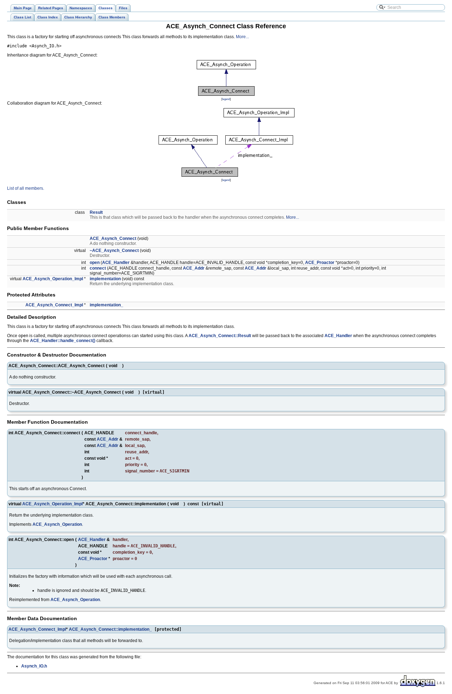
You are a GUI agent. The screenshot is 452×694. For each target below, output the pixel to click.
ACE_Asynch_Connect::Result (220, 335)
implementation (105, 278)
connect (98, 268)
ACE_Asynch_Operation (57, 524)
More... (242, 36)
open (95, 262)
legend (226, 99)
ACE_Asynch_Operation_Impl (53, 278)
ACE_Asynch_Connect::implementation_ (110, 629)
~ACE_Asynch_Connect (114, 250)
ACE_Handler (116, 262)
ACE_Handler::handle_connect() (62, 340)
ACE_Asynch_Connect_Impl (54, 304)
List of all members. (25, 188)
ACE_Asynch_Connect (113, 238)
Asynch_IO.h (34, 666)
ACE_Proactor (319, 262)
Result (96, 212)
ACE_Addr (193, 268)
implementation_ (106, 304)
